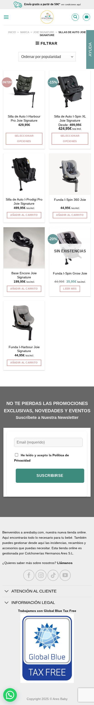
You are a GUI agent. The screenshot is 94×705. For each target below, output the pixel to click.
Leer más (70, 288)
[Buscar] (75, 17)
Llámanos (65, 563)
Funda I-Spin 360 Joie (70, 199)
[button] (10, 695)
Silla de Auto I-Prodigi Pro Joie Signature (24, 201)
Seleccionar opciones (24, 138)
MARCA (24, 32)
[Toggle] (6, 591)
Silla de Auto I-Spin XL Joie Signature (70, 118)
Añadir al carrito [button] (24, 215)
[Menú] (6, 17)
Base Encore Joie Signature (24, 275)
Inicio (12, 32)
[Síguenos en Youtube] (65, 575)
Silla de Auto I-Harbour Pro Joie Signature (24, 118)
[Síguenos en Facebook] (28, 575)
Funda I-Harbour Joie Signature (24, 349)
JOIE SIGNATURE (43, 32)
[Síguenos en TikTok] (53, 575)
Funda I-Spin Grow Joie (70, 273)
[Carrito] (86, 17)
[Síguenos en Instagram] (41, 575)
